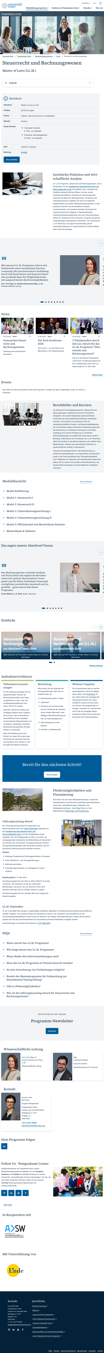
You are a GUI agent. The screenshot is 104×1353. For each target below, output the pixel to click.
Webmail (35, 1310)
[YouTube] (18, 1329)
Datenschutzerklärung (68, 1351)
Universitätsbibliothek (39, 1327)
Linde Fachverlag (30, 829)
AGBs (50, 1351)
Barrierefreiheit (82, 1351)
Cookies (100, 1351)
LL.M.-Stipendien (43, 923)
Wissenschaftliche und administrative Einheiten (43, 1332)
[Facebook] (23, 1329)
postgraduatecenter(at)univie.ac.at (19, 1324)
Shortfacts (91, 694)
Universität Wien (7, 56)
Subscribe (52, 1031)
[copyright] (101, 51)
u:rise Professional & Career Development (43, 1336)
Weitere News (97, 375)
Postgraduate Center (11, 14)
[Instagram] (9, 1329)
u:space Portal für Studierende (42, 1314)
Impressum (92, 1351)
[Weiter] (100, 243)
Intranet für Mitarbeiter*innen (42, 1323)
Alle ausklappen (86, 481)
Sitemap (56, 1351)
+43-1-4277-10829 (29, 1123)
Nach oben (8, 1205)
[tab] (42, 302)
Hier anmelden (11, 160)
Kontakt (24, 152)
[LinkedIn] (13, 1329)
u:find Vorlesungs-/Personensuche (43, 1319)
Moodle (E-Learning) (39, 1306)
